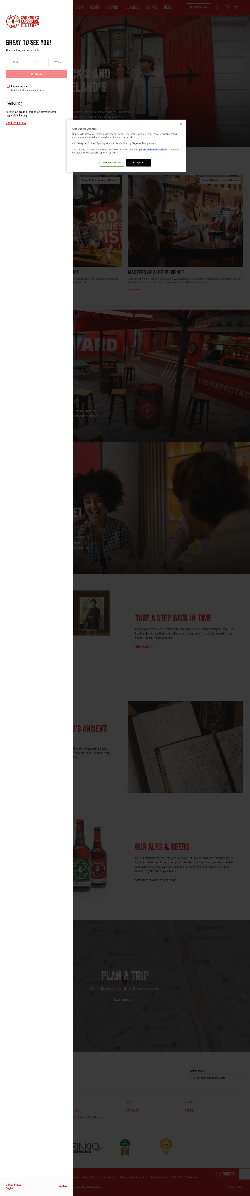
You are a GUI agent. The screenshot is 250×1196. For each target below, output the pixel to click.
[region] (126, 146)
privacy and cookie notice (152, 149)
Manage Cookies (112, 162)
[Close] (181, 124)
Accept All (138, 162)
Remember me (19, 86)
